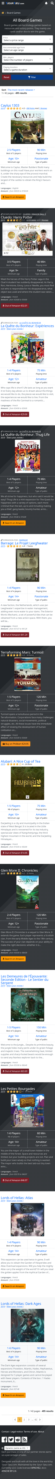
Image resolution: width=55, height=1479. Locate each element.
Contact (5, 1431)
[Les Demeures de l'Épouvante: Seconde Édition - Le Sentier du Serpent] (27, 1004)
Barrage (23, 540)
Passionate (41, 158)
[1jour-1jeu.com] (23, 3)
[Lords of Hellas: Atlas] (27, 1219)
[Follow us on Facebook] (4, 1441)
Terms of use (30, 1431)
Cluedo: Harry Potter (16, 217)
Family (41, 270)
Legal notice (17, 1431)
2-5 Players (13, 150)
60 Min (41, 1133)
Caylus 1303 (10, 105)
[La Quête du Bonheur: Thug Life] (27, 456)
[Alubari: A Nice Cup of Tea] (27, 783)
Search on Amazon (14, 197)
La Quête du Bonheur (30, 323)
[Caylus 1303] (27, 127)
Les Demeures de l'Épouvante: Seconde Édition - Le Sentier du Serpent (24, 979)
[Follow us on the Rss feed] (24, 1441)
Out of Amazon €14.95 (15, 852)
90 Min (41, 150)
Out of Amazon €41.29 (15, 634)
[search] (52, 3)
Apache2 (35, 1467)
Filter (33, 77)
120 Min (41, 696)
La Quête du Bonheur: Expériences (27, 326)
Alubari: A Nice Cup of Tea (20, 761)
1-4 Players (13, 370)
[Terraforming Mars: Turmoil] (27, 674)
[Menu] (3, 3)
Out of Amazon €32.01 (15, 305)
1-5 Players (13, 696)
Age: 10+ (13, 158)
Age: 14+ (13, 596)
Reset (6, 77)
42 (36, 1419)
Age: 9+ (13, 270)
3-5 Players (13, 261)
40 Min (41, 261)
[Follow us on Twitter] (11, 1441)
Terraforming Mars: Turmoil (22, 652)
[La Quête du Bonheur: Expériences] (27, 347)
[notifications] (46, 3)
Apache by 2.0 (9, 1471)
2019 (3, 108)
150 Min (41, 1027)
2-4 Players (13, 915)
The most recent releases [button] (20, 89)
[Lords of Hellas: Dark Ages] (27, 1325)
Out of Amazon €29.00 (15, 414)
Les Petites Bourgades (18, 1088)
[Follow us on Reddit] (18, 1441)
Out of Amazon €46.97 (15, 1180)
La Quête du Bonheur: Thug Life (25, 434)
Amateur (41, 379)
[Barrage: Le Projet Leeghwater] (27, 565)
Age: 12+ (13, 379)
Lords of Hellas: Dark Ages (21, 1303)
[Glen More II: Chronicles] (27, 892)
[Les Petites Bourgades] (27, 1110)
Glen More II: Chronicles (19, 870)
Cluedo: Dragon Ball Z (34, 214)
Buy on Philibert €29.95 (17, 743)
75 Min (41, 370)
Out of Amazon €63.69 (15, 1071)
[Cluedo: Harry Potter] (27, 239)
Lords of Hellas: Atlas (17, 1197)
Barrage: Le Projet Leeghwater (24, 543)
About (41, 1431)
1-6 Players (13, 1133)
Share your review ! (15, 329)
